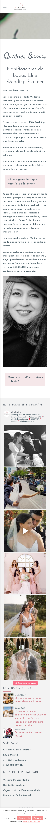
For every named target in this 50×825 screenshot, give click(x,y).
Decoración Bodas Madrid (17, 795)
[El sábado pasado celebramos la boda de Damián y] (25, 488)
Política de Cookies (31, 822)
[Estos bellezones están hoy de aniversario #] (25, 659)
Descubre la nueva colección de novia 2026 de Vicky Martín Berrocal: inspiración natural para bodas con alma (31, 718)
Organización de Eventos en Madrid (22, 790)
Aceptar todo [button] (24, 818)
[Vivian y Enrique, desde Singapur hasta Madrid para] (25, 573)
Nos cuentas (16, 377)
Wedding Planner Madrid (16, 780)
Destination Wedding (14, 785)
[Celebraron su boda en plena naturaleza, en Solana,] (25, 616)
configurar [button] (31, 814)
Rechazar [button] (37, 818)
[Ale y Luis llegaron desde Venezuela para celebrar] (25, 531)
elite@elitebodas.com (14, 760)
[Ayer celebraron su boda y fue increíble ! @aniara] (25, 446)
